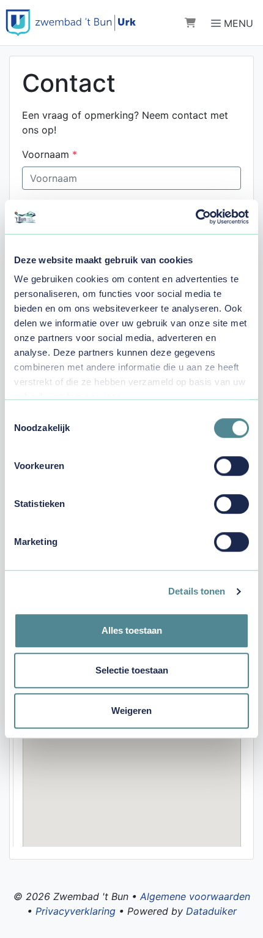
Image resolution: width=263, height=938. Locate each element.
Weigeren (131, 710)
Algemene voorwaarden (195, 896)
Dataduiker (211, 911)
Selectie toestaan (131, 670)
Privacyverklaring (75, 911)
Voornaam (49, 154)
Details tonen (196, 591)
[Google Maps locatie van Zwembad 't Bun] (132, 765)
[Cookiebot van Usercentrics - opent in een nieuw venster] (195, 217)
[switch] (231, 466)
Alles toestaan (132, 630)
